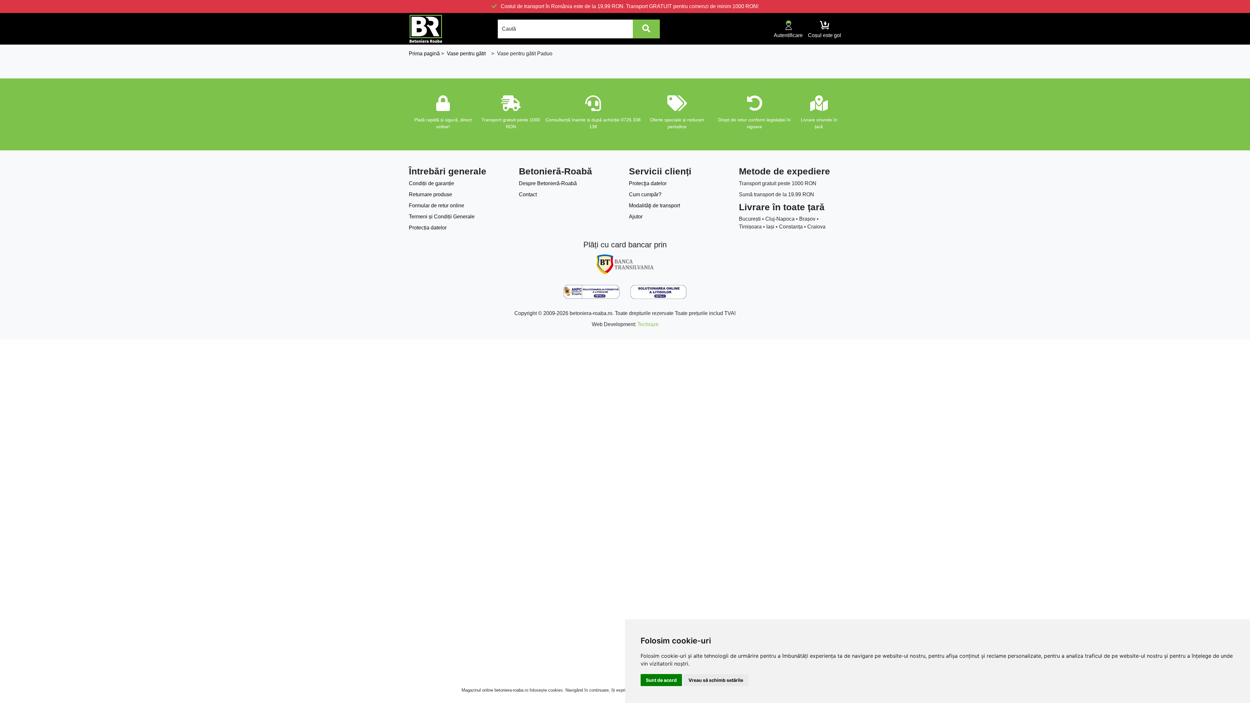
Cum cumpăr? (645, 194)
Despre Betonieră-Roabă (548, 183)
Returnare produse (430, 194)
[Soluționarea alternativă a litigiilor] (591, 292)
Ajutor (636, 216)
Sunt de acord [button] (661, 680)
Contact (528, 194)
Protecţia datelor (648, 183)
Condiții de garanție (431, 183)
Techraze (648, 324)
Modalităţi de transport (654, 205)
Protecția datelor (428, 227)
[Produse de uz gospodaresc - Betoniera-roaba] (426, 28)
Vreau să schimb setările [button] (715, 680)
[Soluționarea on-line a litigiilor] (658, 292)
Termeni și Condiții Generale (442, 216)
